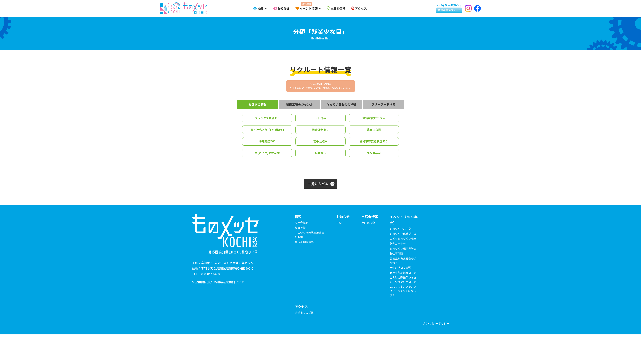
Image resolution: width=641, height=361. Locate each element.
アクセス (361, 8)
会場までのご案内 (305, 313)
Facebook (477, 8)
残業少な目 (374, 130)
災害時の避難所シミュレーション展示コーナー (404, 279)
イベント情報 (309, 8)
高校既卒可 (374, 153)
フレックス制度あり (267, 118)
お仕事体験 (396, 253)
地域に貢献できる (373, 118)
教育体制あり (320, 130)
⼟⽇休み (320, 118)
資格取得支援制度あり (374, 141)
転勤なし (320, 153)
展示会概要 (301, 223)
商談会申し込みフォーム (447, 7)
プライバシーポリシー (435, 323)
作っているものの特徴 (341, 104)
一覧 (339, 223)
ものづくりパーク (400, 229)
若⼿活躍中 (320, 141)
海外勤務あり (267, 141)
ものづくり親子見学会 (403, 249)
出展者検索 (368, 223)
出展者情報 (337, 8)
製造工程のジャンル (299, 104)
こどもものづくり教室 (403, 238)
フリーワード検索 (383, 104)
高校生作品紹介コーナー (404, 273)
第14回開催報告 (304, 242)
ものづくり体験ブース (403, 234)
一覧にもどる (318, 183)
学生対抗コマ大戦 (400, 268)
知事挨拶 (300, 228)
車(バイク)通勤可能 (267, 153)
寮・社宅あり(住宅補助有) (267, 130)
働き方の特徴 (258, 104)
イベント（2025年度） (404, 219)
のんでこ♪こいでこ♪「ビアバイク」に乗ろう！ (403, 291)
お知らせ (283, 8)
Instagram (468, 8)
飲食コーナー (398, 244)
